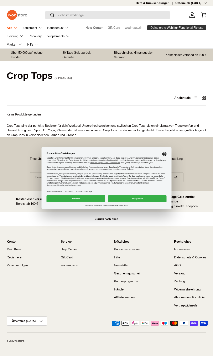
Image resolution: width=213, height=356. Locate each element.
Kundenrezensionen (127, 249)
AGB (177, 265)
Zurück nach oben (106, 219)
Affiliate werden (124, 297)
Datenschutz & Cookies (190, 257)
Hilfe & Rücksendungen (153, 3)
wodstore (19, 341)
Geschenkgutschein (127, 273)
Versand (179, 273)
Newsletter (121, 265)
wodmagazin (133, 27)
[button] (203, 15)
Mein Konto (14, 249)
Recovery (35, 36)
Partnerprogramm (126, 281)
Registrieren (15, 257)
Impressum (182, 249)
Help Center (94, 27)
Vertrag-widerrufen (186, 305)
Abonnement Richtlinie (189, 297)
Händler (119, 289)
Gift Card (114, 27)
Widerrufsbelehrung (187, 289)
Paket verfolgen (17, 265)
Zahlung (179, 281)
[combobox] (107, 15)
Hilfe (117, 257)
